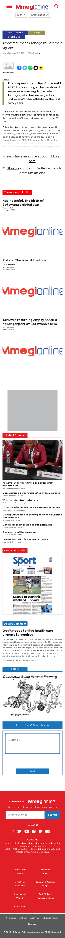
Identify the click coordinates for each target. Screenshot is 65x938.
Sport (45, 873)
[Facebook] (14, 831)
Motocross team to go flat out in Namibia (27, 525)
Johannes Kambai (9, 488)
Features (20, 886)
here (32, 161)
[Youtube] (28, 831)
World (19, 898)
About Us (34, 918)
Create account (40, 15)
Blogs (37, 33)
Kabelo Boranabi (9, 527)
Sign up (13, 168)
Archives (23, 918)
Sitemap (32, 924)
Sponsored (20, 894)
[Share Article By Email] (36, 68)
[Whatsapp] (41, 831)
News (20, 873)
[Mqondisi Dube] (8, 66)
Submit (52, 815)
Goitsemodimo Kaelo (11, 503)
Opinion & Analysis (45, 882)
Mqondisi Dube (8, 72)
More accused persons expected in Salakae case (31, 493)
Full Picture (45, 894)
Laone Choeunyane (10, 510)
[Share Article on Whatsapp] (30, 68)
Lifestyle (20, 882)
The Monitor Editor (11, 660)
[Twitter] (20, 831)
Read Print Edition (15, 551)
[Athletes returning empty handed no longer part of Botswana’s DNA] (32, 351)
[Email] (49, 831)
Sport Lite (14, 37)
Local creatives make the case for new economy (31, 508)
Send (32, 771)
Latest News (19, 870)
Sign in (21, 15)
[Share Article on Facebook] (19, 68)
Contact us (11, 918)
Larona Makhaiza (9, 495)
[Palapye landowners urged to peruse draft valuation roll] (32, 460)
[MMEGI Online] (33, 7)
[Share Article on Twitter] (24, 68)
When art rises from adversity (20, 500)
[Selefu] (32, 695)
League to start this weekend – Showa (25, 539)
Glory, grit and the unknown (19, 532)
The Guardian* (8, 520)
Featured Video (45, 898)
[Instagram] (35, 831)
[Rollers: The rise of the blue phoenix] (32, 291)
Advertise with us (50, 918)
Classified (19, 907)
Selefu (15, 669)
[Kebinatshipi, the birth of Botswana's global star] (32, 232)
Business (45, 870)
